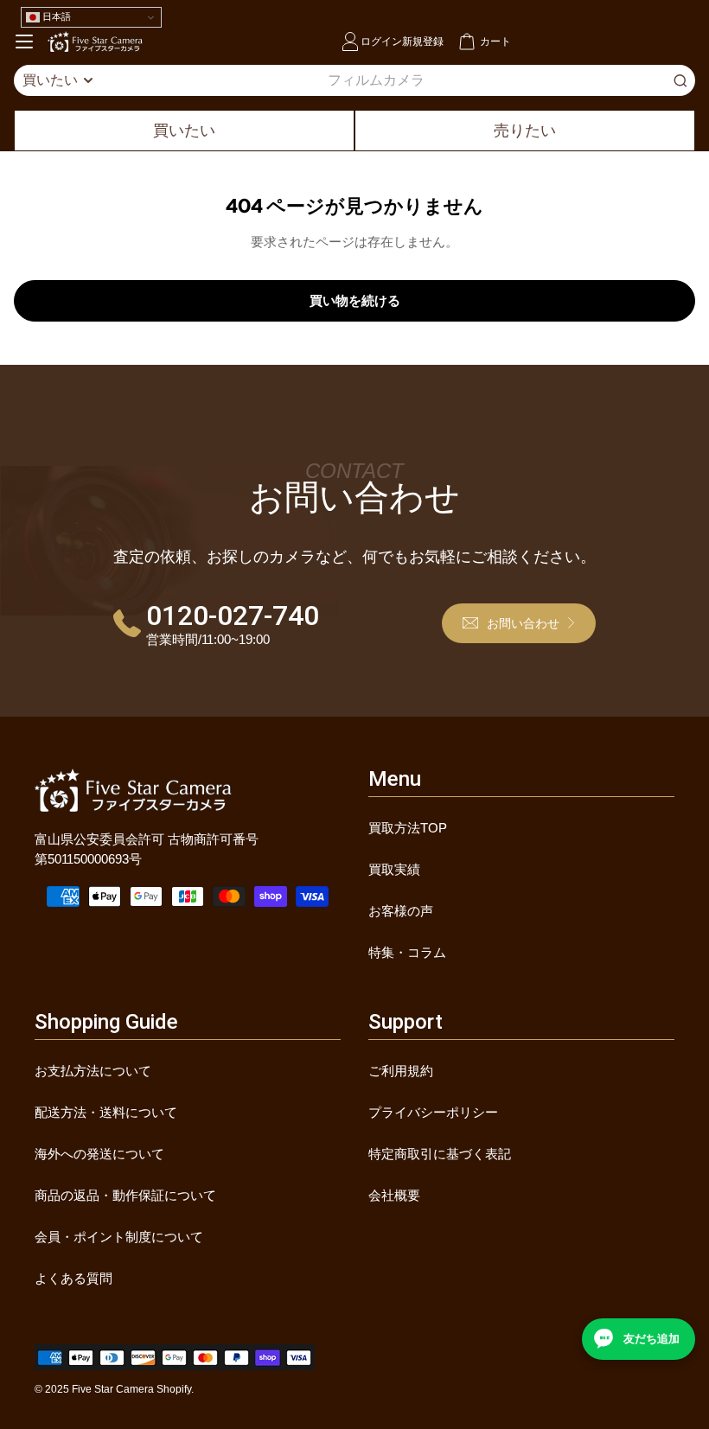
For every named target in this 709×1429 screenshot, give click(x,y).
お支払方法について (93, 1070)
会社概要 (394, 1195)
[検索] (680, 80)
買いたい (184, 130)
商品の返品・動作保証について (125, 1195)
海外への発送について (99, 1153)
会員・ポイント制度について (119, 1236)
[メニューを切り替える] (24, 41)
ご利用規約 (400, 1070)
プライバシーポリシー (433, 1112)
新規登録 (423, 41)
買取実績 (394, 869)
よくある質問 (73, 1278)
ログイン (381, 41)
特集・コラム (407, 952)
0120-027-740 (232, 615)
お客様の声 (400, 910)
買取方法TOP (407, 827)
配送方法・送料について (106, 1112)
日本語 (55, 16)
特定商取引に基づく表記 (439, 1153)
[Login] (350, 41)
